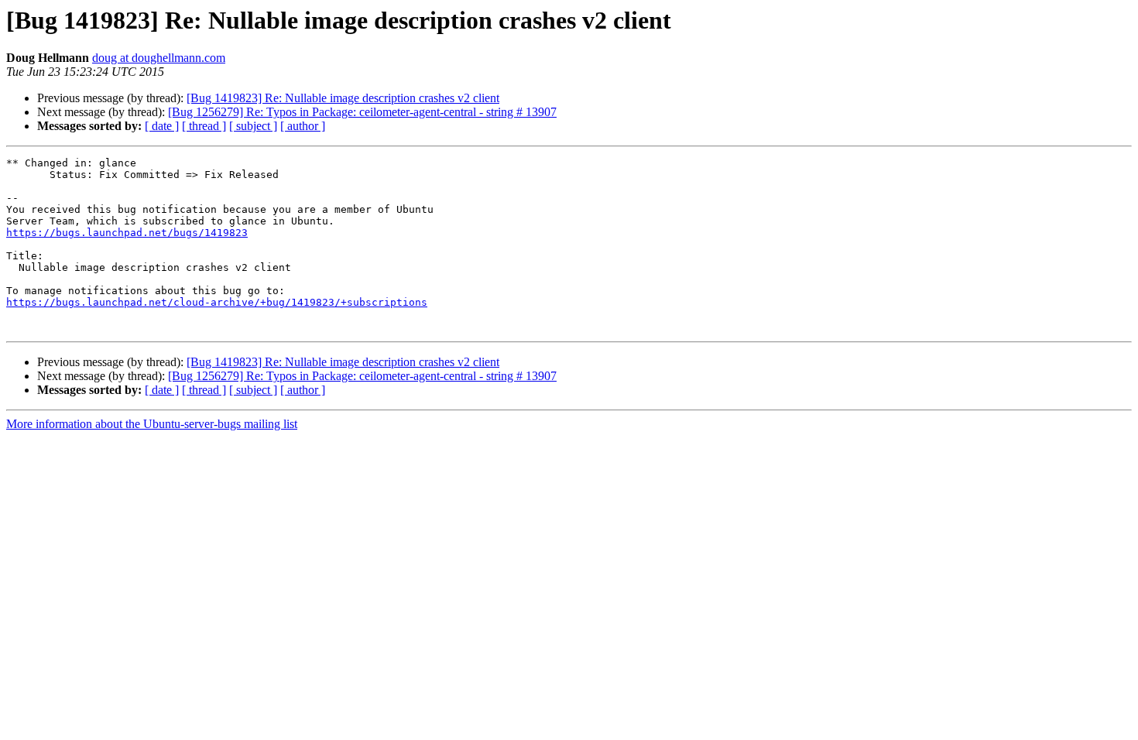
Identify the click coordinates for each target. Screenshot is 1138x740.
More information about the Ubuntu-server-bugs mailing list (151, 423)
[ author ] (302, 125)
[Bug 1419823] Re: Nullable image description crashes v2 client (343, 97)
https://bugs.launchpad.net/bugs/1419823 (127, 232)
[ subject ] (253, 125)
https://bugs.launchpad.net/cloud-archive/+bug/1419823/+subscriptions (216, 302)
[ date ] (162, 125)
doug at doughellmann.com (158, 57)
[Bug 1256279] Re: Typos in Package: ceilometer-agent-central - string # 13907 (362, 111)
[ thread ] (204, 125)
